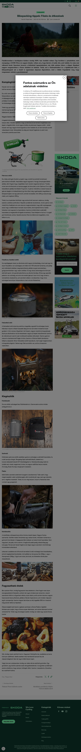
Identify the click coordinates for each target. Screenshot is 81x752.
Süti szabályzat (31, 108)
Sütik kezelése (41, 117)
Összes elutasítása (33, 113)
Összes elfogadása (47, 113)
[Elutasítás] (64, 77)
